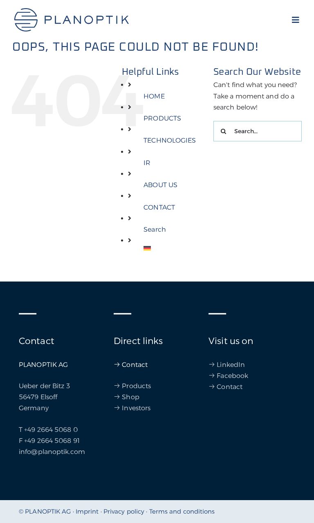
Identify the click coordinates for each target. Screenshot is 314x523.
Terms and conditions (182, 511)
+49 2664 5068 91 (52, 441)
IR (147, 163)
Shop (130, 397)
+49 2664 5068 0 (51, 430)
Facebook (232, 376)
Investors (136, 408)
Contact (135, 365)
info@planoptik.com (52, 452)
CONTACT (159, 207)
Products (136, 386)
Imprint (87, 511)
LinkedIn (231, 365)
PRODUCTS (162, 118)
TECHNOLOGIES (170, 140)
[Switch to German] (172, 248)
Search (155, 229)
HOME (154, 96)
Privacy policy (123, 511)
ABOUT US (160, 185)
